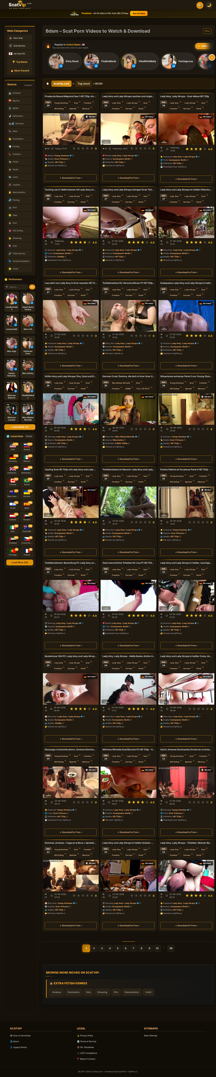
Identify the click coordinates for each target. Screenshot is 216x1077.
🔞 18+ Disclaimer (85, 1047)
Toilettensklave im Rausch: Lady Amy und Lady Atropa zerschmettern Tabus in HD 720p (128, 469)
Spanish (72, 109)
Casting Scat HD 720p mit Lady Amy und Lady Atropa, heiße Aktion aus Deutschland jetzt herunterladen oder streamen (71, 469)
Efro (116, 992)
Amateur (56, 992)
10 (157, 948)
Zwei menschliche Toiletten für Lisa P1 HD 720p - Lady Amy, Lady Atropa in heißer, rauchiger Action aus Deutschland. (128, 562)
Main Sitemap (150, 1035)
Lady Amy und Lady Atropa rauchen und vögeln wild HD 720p (128, 96)
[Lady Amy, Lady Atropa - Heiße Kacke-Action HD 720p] (128, 689)
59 (171, 948)
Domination (74, 992)
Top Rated (19, 62)
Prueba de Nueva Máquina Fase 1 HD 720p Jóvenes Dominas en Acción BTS (71, 96)
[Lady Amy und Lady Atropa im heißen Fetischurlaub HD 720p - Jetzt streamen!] (186, 222)
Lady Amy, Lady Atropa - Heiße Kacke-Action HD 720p (128, 656)
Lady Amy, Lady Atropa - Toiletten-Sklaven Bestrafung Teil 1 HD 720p (186, 842)
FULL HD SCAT (143, 389)
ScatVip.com (61, 83)
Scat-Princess (61, 159)
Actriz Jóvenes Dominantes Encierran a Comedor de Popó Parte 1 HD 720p (186, 749)
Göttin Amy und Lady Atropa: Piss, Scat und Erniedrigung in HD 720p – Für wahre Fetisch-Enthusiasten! (71, 376)
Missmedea (118, 440)
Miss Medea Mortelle (121, 383)
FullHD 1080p (121, 443)
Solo (88, 992)
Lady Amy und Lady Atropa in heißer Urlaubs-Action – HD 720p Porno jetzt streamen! (128, 842)
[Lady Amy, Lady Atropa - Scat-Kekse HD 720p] (186, 129)
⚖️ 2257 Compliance (87, 1053)
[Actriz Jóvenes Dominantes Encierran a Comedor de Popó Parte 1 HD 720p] (186, 782)
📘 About (14, 1041)
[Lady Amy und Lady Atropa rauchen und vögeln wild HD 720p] (128, 129)
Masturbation (132, 992)
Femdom (87, 103)
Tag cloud (84, 83)
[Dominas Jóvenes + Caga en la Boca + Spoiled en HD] (71, 875)
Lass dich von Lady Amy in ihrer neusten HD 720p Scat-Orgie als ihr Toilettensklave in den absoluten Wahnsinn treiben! (71, 283)
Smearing (102, 992)
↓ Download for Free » (71, 178)
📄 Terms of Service (86, 1041)
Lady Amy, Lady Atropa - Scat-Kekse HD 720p (184, 96)
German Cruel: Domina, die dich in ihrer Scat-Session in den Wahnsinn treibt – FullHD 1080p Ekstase (128, 376)
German (129, 109)
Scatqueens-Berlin (121, 159)
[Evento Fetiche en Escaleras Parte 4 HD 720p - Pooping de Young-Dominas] (186, 502)
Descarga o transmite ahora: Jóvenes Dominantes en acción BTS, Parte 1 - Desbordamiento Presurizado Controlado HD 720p (71, 749)
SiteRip (60, 256)
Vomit (140, 109)
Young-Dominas (61, 103)
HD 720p (59, 162)
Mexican (86, 109)
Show (207, 31)
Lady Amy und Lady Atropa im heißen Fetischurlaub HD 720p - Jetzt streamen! (186, 189)
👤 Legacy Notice (18, 1047)
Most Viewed (20, 70)
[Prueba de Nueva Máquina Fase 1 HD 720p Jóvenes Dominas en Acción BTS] (71, 129)
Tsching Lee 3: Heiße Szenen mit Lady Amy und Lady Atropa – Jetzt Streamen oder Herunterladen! (71, 189)
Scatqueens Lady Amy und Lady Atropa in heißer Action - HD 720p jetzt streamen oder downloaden (186, 283)
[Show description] (52, 148)
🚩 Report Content (86, 1059)
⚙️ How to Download (20, 1035)
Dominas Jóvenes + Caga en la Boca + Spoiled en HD (71, 842)
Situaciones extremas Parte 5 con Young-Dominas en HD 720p (186, 376)
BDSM (128, 389)
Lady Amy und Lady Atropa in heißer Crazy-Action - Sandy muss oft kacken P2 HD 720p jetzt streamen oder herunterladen (186, 656)
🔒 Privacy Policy (85, 1035)
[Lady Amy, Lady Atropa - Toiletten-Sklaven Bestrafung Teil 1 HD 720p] (186, 875)
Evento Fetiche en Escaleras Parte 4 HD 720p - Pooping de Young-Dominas (186, 469)
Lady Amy (116, 103)
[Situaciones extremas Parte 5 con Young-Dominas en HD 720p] (186, 409)
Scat (76, 103)
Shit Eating (59, 109)
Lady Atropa (132, 103)
